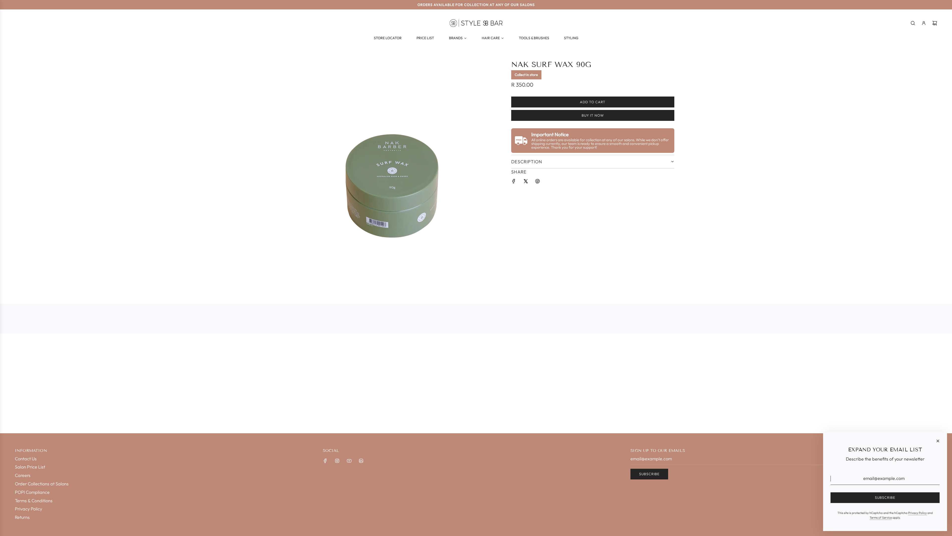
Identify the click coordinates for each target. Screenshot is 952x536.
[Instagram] (337, 460)
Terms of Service (881, 517)
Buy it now (593, 115)
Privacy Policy (917, 513)
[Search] (912, 23)
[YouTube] (349, 460)
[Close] (937, 441)
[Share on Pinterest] (537, 182)
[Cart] (934, 23)
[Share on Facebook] (513, 182)
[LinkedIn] (361, 460)
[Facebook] (325, 460)
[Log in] (923, 23)
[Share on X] (525, 182)
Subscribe (649, 474)
